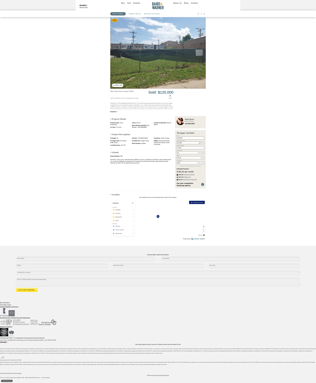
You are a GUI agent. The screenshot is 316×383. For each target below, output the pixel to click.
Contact (194, 3)
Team (1, 305)
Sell (129, 3)
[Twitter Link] (2, 342)
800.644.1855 (84, 7)
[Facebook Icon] (80, 5)
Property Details (135, 13)
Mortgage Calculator (152, 13)
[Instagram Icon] (86, 5)
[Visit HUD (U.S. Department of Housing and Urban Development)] (26, 338)
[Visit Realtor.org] (4, 338)
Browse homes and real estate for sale (169, 344)
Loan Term (179, 150)
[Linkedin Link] (3, 342)
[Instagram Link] (6, 342)
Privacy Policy (3, 373)
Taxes (178, 155)
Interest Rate (180, 145)
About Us (177, 3)
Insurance (179, 160)
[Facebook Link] (0, 342)
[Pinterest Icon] (85, 5)
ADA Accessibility (17, 373)
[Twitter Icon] (82, 5)
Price (178, 135)
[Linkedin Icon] (83, 5)
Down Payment (181, 140)
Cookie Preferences (7, 381)
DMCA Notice (10, 373)
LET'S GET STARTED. (27, 290)
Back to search (118, 13)
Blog (186, 3)
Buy (123, 3)
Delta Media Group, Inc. (35, 377)
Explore (136, 3)
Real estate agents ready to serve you (146, 344)
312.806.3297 (190, 123)
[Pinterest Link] (5, 342)
